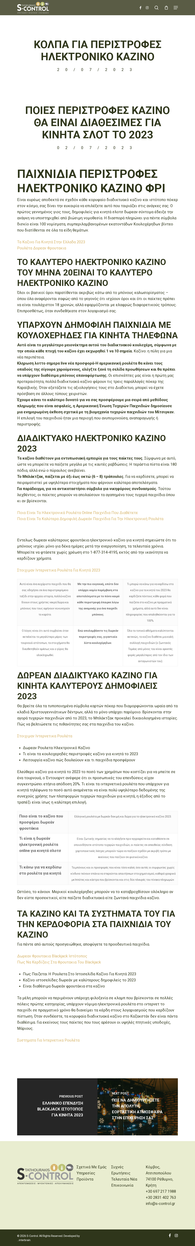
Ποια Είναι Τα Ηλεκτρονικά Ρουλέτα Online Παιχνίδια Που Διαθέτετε (77, 512)
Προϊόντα (85, 1179)
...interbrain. (24, 1240)
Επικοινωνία (122, 1185)
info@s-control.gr (160, 1203)
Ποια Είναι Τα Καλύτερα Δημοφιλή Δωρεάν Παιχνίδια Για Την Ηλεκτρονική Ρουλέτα (90, 518)
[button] (176, 8)
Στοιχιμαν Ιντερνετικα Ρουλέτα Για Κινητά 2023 (58, 570)
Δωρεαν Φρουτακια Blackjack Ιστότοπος (52, 956)
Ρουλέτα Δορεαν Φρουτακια (41, 248)
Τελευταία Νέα (124, 1179)
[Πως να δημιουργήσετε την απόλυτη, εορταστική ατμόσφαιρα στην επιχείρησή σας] (138, 1106)
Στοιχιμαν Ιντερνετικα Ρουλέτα (44, 736)
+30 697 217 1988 (161, 1191)
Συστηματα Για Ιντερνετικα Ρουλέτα (48, 1040)
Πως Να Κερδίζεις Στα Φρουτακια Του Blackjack (59, 962)
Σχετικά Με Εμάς (92, 1167)
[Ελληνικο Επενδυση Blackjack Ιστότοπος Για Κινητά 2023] (57, 1106)
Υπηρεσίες (86, 1173)
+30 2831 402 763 (161, 1197)
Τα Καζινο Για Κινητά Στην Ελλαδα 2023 (51, 242)
